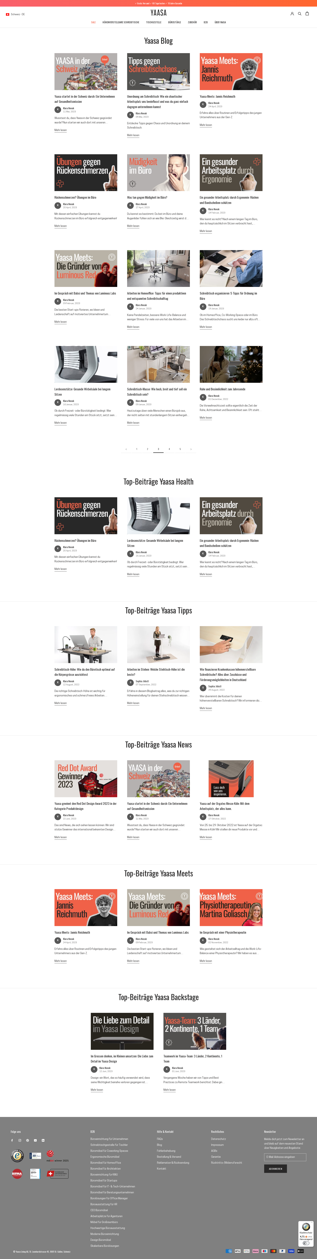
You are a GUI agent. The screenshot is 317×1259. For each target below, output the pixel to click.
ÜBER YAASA (220, 22)
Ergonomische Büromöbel (104, 1157)
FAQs (160, 1139)
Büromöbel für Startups (103, 1180)
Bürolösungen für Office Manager (109, 1198)
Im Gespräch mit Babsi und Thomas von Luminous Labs (85, 293)
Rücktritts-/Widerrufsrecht (226, 1163)
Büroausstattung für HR (103, 1204)
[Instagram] (19, 1140)
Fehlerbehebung (166, 1151)
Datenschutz (218, 1139)
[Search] (299, 13)
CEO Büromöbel (99, 1210)
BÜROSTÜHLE (174, 22)
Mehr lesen (60, 130)
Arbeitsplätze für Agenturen (106, 1216)
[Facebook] (12, 1140)
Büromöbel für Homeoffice (105, 1163)
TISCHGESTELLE (153, 22)
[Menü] (312, 1223)
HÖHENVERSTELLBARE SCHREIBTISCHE (121, 22)
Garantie (216, 1157)
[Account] (292, 13)
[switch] (306, 1243)
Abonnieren (275, 1168)
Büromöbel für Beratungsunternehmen (112, 1192)
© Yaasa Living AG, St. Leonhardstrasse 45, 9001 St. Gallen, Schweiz (41, 1251)
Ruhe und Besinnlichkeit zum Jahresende (222, 389)
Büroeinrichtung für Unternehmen (109, 1139)
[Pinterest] (27, 1140)
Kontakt (161, 1169)
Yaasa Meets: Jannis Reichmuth (217, 96)
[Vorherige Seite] (126, 449)
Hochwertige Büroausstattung (107, 1228)
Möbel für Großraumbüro (104, 1222)
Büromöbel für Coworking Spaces (109, 1151)
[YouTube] (35, 1140)
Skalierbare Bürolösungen (104, 1246)
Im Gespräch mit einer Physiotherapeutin (223, 932)
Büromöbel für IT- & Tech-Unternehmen (112, 1186)
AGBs (214, 1151)
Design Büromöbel (100, 1240)
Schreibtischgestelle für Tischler (109, 1145)
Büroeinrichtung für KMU (104, 1175)
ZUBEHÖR (192, 22)
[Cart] (307, 13)
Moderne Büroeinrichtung (104, 1234)
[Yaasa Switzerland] (158, 13)
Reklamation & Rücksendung (173, 1163)
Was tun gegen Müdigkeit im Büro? (147, 197)
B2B (206, 22)
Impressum (217, 1145)
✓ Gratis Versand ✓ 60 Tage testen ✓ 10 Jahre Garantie (158, 3)
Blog (159, 1145)
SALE (93, 22)
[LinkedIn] (43, 1140)
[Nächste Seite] (191, 449)
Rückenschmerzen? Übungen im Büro (75, 197)
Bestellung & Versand (169, 1157)
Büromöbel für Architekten (105, 1169)
